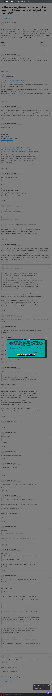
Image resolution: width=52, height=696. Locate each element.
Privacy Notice (23, 349)
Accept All (20, 354)
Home (7, 1)
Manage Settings (30, 354)
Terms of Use (33, 349)
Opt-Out (35, 352)
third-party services (16, 351)
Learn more (28, 345)
